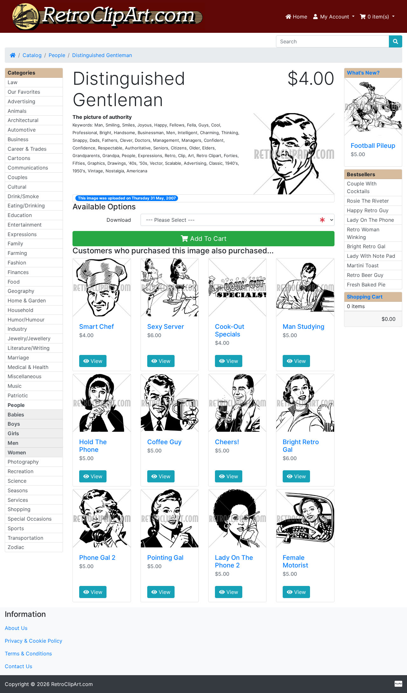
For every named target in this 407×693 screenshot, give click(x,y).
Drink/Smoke (23, 196)
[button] (333, 16)
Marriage (18, 357)
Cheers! (227, 442)
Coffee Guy (164, 442)
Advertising (21, 101)
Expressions (22, 234)
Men (13, 443)
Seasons (18, 490)
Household (20, 310)
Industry (17, 329)
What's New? (363, 72)
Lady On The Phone (370, 220)
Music (15, 386)
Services (18, 500)
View (95, 361)
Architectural (23, 120)
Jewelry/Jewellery (29, 338)
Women (17, 452)
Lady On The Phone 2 (234, 561)
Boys (14, 424)
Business (18, 139)
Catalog (32, 55)
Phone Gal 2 (97, 557)
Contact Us (18, 666)
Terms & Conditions (28, 653)
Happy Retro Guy (368, 210)
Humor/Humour (26, 319)
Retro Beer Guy (365, 275)
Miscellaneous (24, 376)
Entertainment (25, 224)
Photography (23, 461)
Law (12, 82)
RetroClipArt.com (72, 684)
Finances (18, 272)
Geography (21, 291)
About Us (16, 628)
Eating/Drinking (26, 205)
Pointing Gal (165, 557)
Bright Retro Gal (366, 246)
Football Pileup (373, 145)
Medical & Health (28, 367)
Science (17, 481)
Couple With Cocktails (361, 187)
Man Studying (303, 326)
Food (14, 281)
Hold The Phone (93, 445)
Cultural (17, 187)
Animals (17, 111)
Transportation (25, 538)
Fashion (17, 262)
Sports (16, 528)
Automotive (22, 129)
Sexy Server (165, 326)
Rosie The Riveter (368, 201)
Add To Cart (207, 238)
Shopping (19, 509)
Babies (16, 414)
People (57, 55)
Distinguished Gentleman (102, 55)
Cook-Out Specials (229, 330)
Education (20, 215)
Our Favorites (24, 92)
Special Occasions (30, 519)
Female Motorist (295, 561)
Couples (17, 177)
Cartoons (19, 158)
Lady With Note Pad (371, 256)
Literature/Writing (29, 348)
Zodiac (16, 547)
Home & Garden (27, 300)
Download (119, 220)
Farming (17, 253)
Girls (13, 433)
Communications (28, 167)
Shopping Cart (365, 296)
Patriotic (18, 395)
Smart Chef (96, 326)
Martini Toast (363, 265)
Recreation (20, 471)
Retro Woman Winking (363, 233)
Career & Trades (27, 149)
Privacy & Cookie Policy (33, 641)
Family (15, 243)
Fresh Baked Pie (366, 284)
